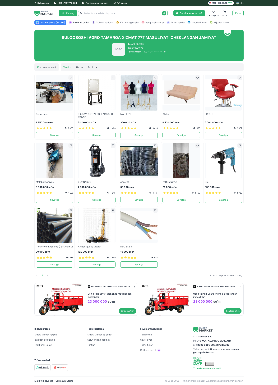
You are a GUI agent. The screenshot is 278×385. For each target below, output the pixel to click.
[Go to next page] (47, 275)
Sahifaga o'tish (127, 311)
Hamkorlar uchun (43, 344)
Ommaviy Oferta (64, 380)
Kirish (238, 13)
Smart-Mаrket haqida (45, 334)
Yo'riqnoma (122, 3)
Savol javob (146, 339)
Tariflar (91, 344)
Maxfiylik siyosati (44, 380)
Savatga (54, 135)
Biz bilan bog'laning (44, 339)
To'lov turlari (146, 344)
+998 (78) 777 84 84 (67, 3)
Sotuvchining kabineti (98, 339)
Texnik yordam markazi (96, 3)
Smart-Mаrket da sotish (99, 334)
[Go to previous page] (37, 275)
